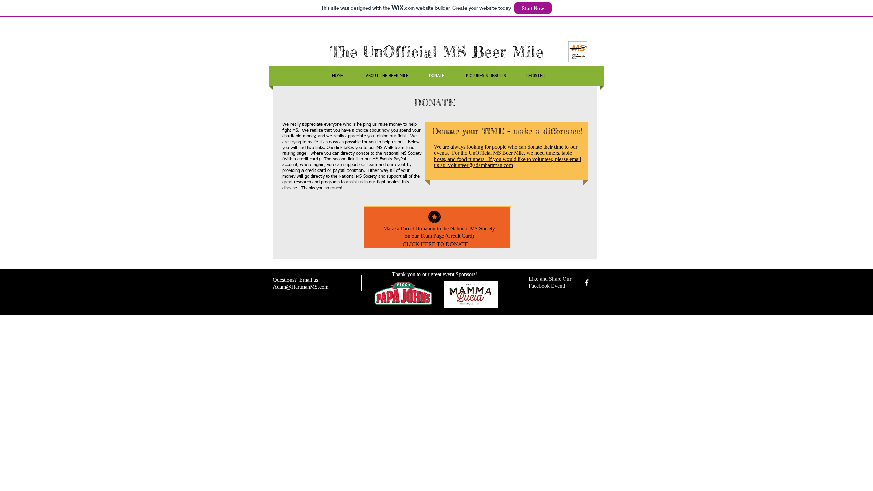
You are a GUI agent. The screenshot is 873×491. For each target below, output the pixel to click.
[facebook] (586, 282)
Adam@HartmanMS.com (300, 287)
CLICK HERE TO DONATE (435, 244)
